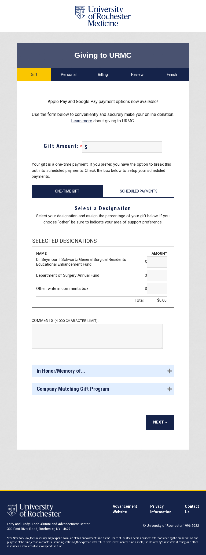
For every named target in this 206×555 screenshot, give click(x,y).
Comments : (65, 320)
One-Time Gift (67, 191)
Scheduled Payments (138, 191)
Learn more (81, 120)
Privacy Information (160, 509)
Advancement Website (125, 509)
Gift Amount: (62, 146)
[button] (103, 371)
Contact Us (192, 509)
